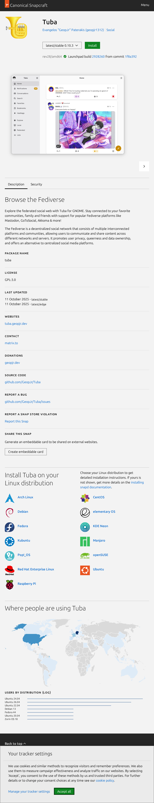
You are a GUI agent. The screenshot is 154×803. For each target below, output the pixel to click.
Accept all (64, 791)
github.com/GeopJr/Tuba (23, 382)
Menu (145, 5)
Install (92, 45)
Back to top (14, 743)
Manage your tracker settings (29, 791)
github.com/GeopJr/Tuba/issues (27, 401)
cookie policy (105, 780)
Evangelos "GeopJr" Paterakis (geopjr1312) (74, 30)
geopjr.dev (12, 362)
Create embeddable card (25, 451)
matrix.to (11, 343)
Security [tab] (36, 184)
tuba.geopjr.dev (16, 323)
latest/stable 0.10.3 (60, 45)
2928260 (98, 56)
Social (110, 30)
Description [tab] (16, 184)
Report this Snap (16, 421)
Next (144, 166)
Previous (133, 166)
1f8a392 (131, 56)
